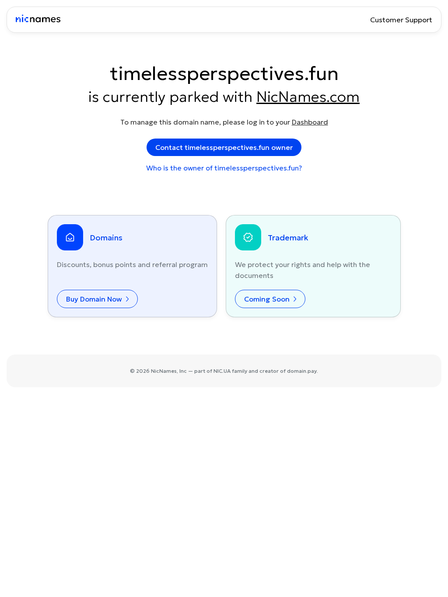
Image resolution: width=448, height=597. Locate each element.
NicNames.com (308, 96)
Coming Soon (267, 299)
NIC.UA (222, 371)
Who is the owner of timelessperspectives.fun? (224, 167)
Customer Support (401, 19)
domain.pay (302, 371)
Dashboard (310, 122)
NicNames (164, 371)
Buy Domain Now (95, 299)
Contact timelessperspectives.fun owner (224, 147)
